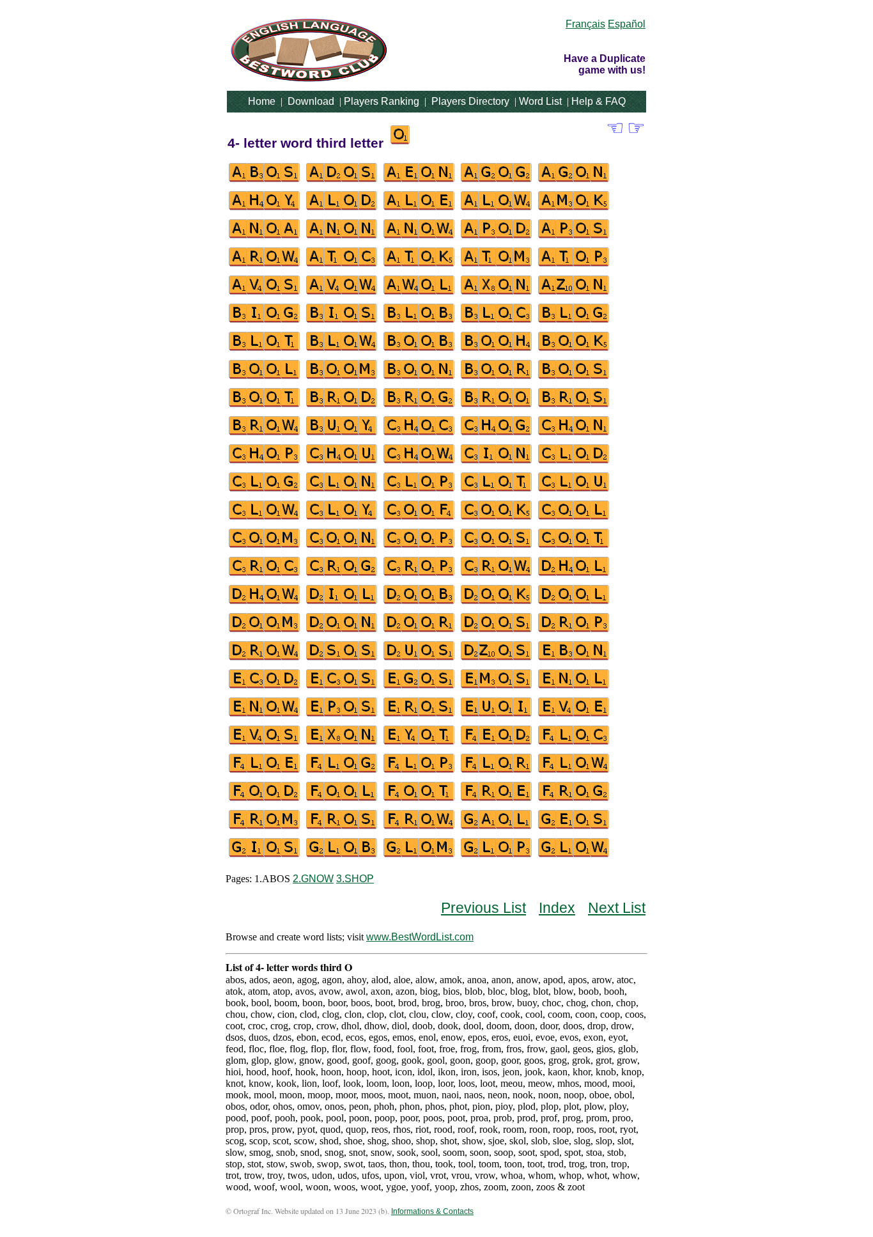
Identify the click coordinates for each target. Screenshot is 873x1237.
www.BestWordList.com (420, 936)
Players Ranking (381, 101)
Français (585, 24)
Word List (540, 101)
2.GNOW (313, 878)
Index (557, 907)
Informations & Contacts (432, 1211)
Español (626, 24)
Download (311, 101)
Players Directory (470, 101)
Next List (616, 907)
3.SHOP (355, 878)
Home (261, 101)
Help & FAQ (598, 101)
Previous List (483, 907)
